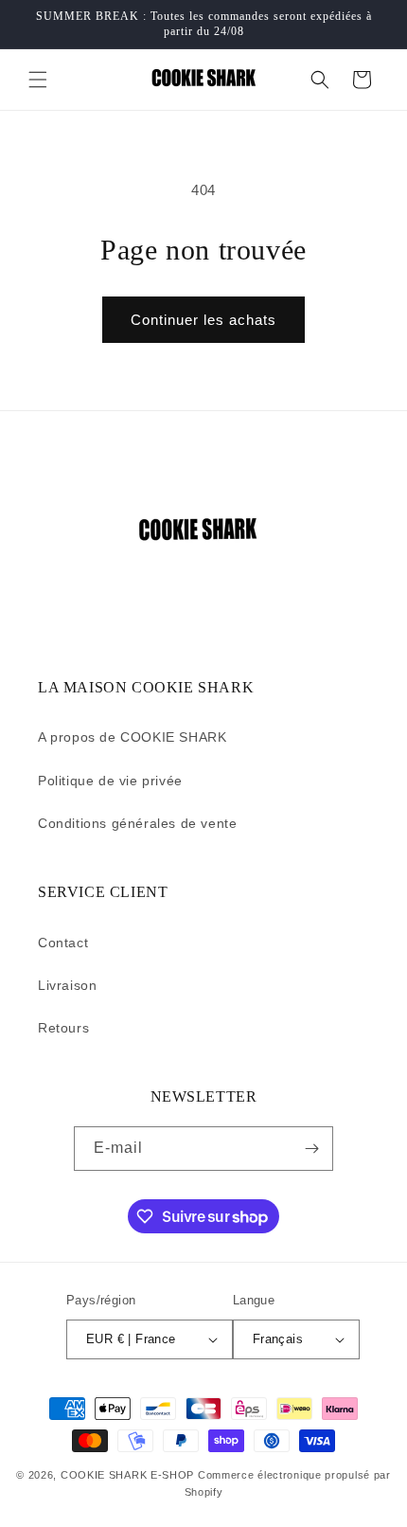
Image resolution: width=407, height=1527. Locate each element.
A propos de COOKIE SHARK (132, 737)
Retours (63, 1027)
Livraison (67, 985)
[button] (38, 79)
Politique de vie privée (110, 780)
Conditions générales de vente (137, 823)
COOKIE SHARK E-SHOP (127, 1475)
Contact (63, 942)
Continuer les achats (203, 320)
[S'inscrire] (311, 1148)
